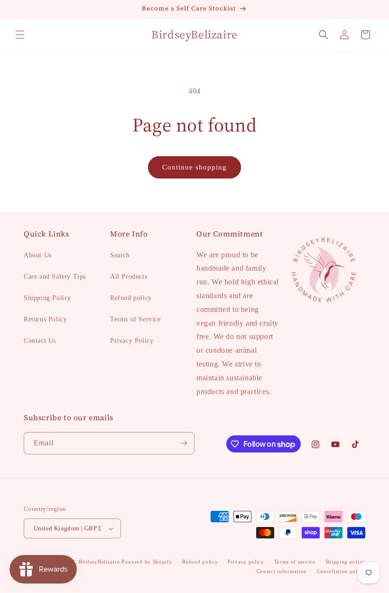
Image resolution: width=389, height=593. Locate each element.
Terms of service (294, 562)
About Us (38, 255)
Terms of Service (135, 319)
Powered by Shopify (147, 562)
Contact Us (40, 340)
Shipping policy (345, 562)
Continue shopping (194, 167)
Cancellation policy (341, 571)
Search (120, 255)
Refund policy (131, 297)
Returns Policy (45, 319)
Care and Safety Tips (55, 276)
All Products (128, 276)
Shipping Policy (47, 297)
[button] (19, 34)
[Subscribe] (183, 443)
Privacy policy (246, 562)
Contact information (282, 571)
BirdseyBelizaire (99, 562)
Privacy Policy (131, 340)
